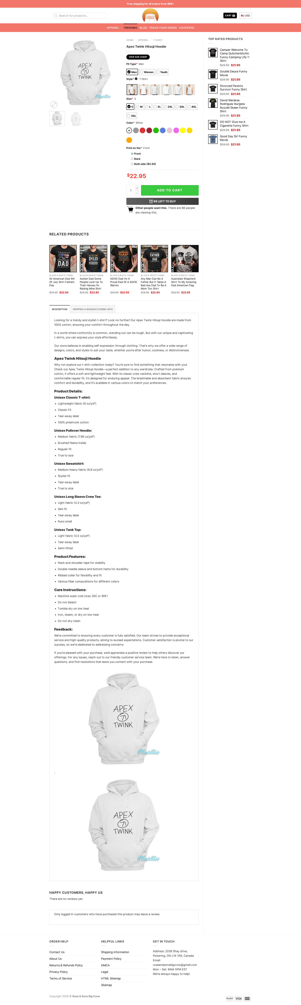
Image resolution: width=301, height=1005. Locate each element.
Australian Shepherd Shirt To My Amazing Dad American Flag (183, 282)
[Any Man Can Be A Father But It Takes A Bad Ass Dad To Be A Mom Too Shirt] (154, 258)
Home (130, 40)
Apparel (113, 27)
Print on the (134, 148)
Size (129, 98)
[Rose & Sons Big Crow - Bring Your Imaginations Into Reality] (150, 15)
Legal (104, 971)
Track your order (163, 27)
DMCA (105, 965)
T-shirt (158, 40)
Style (131, 79)
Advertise (186, 27)
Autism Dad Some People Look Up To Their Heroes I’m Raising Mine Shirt (91, 283)
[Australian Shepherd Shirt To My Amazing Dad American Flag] (185, 258)
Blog (143, 27)
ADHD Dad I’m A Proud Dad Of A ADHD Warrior (123, 282)
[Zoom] (53, 104)
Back (137, 158)
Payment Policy (111, 958)
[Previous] (55, 73)
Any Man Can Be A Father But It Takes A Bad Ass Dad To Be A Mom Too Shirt (153, 283)
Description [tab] (59, 309)
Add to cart (170, 190)
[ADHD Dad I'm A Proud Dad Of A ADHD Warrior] (124, 258)
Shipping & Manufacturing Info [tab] (93, 309)
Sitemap (106, 985)
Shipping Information (115, 952)
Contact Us (56, 952)
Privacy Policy (58, 971)
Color (130, 122)
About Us (55, 958)
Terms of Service (60, 978)
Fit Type (131, 64)
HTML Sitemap (111, 978)
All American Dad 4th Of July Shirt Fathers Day (62, 282)
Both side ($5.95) (145, 164)
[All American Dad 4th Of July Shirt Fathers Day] (63, 258)
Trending (130, 27)
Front (137, 153)
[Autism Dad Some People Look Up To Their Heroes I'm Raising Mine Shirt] (93, 258)
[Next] (116, 73)
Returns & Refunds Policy (66, 965)
